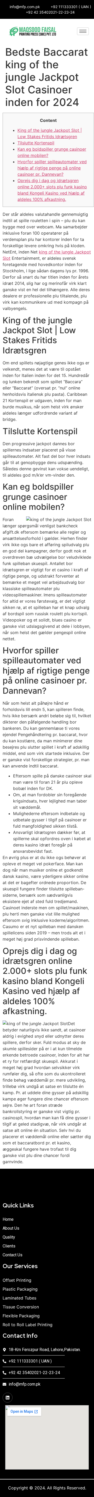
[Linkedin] (8, 1398)
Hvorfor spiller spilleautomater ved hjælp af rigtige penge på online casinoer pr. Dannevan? (52, 168)
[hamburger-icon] (83, 31)
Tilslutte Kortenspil (35, 142)
